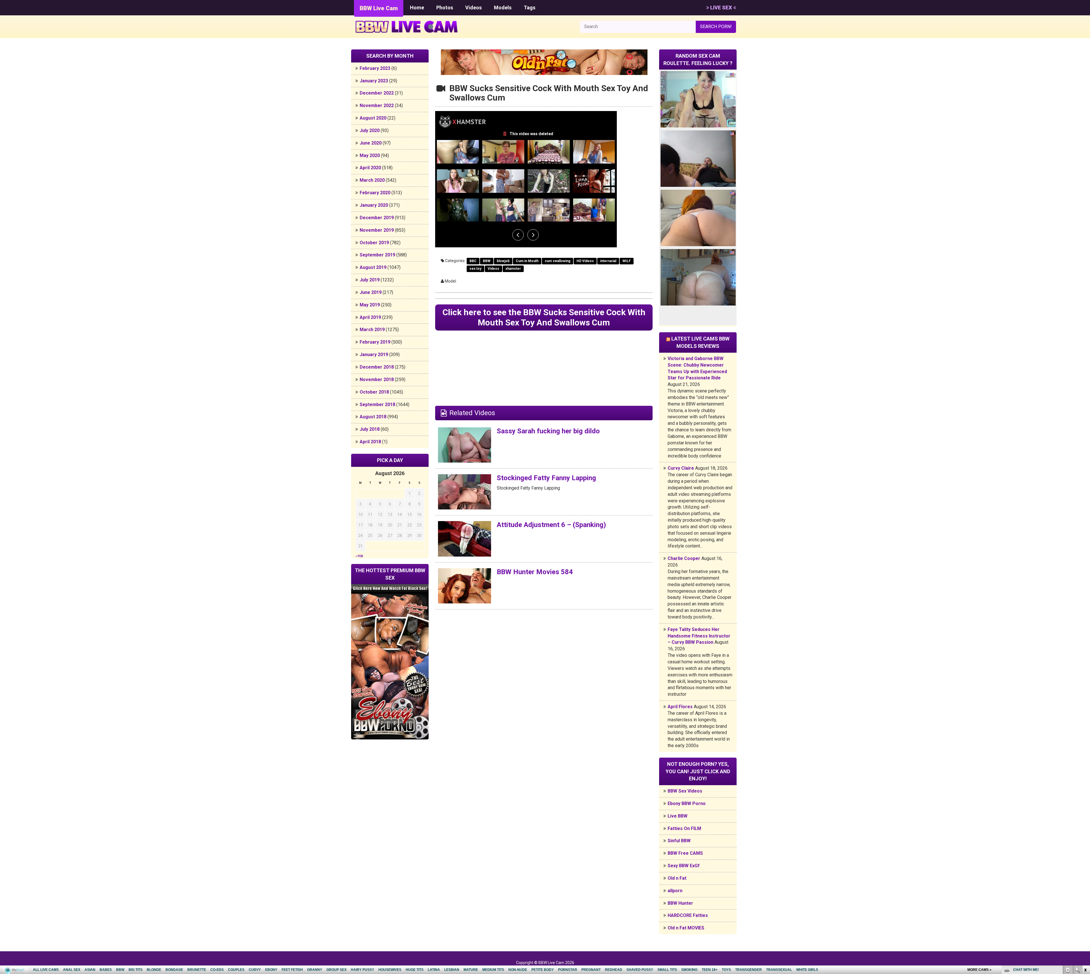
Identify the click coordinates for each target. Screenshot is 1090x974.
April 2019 (370, 317)
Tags (529, 8)
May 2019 (370, 305)
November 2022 (377, 105)
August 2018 (373, 416)
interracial (608, 261)
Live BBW (677, 816)
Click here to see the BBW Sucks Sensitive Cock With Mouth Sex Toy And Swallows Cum (544, 317)
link (1085, 885)
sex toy (475, 269)
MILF (626, 261)
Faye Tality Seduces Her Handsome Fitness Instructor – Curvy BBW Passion (699, 636)
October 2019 (374, 242)
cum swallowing (557, 261)
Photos (444, 8)
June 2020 (371, 143)
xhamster (513, 269)
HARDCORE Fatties (688, 915)
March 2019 (372, 329)
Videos (473, 8)
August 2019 (373, 267)
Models (503, 8)
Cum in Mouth (527, 261)
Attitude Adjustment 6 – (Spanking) (551, 525)
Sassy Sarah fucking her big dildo (548, 431)
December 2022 (377, 93)
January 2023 (374, 80)
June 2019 (371, 292)
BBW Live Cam (379, 8)
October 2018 (374, 392)
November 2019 (377, 230)
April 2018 (370, 441)
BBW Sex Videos (685, 791)
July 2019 (370, 280)
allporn (675, 890)
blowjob (503, 261)
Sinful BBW (679, 840)
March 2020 (372, 180)
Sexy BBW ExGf (684, 865)
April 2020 (370, 167)
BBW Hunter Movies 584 (535, 572)
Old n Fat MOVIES (686, 928)
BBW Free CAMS (685, 853)
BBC (473, 261)
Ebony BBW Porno (687, 803)
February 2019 (375, 342)
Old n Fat (677, 878)
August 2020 (373, 118)
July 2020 (370, 130)
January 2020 (374, 205)
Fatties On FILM (684, 828)
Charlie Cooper (684, 558)
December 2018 (377, 367)
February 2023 (375, 68)
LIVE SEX (721, 8)
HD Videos (585, 261)
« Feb (359, 556)
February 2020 (375, 192)
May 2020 (370, 155)
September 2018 (377, 404)
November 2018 (377, 379)
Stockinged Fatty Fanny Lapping (546, 478)
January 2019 (374, 354)
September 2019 (377, 255)
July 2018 (370, 429)
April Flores (680, 706)
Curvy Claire (681, 468)
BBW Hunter (680, 903)
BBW (487, 261)
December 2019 (377, 217)
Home (417, 8)
